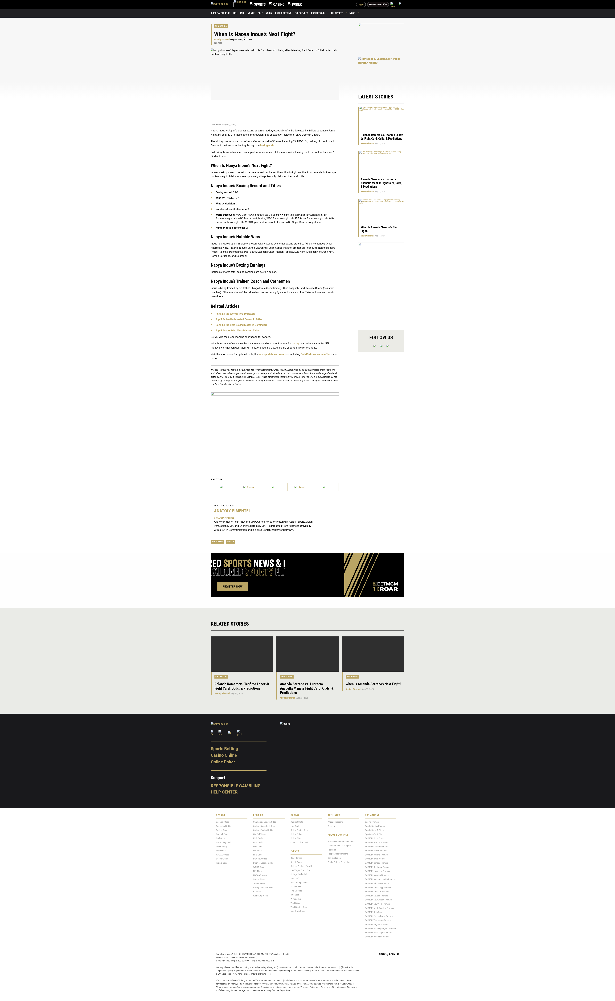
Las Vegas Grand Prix (300, 870)
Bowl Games (296, 858)
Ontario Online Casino (300, 842)
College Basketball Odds (264, 826)
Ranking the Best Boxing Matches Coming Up (241, 324)
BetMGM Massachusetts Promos (380, 879)
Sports (230, 542)
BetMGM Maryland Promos (377, 875)
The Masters (296, 891)
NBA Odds (257, 846)
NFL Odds (257, 851)
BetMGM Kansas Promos (376, 863)
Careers (331, 826)
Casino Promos (372, 822)
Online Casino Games (300, 830)
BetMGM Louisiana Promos (377, 871)
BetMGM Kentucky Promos (377, 867)
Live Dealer (296, 826)
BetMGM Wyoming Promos (377, 937)
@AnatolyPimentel (224, 518)
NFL (235, 13)
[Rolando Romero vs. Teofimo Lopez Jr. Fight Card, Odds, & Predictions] (242, 654)
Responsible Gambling (236, 786)
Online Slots (296, 838)
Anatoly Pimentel (222, 39)
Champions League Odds (264, 822)
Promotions (317, 13)
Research (332, 850)
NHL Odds (257, 855)
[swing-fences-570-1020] (381, 283)
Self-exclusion (334, 858)
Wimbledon (296, 899)
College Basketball (299, 874)
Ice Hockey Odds (224, 842)
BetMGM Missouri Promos (377, 892)
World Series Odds (299, 907)
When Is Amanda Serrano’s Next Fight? (373, 684)
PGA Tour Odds (260, 859)
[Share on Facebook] (249, 487)
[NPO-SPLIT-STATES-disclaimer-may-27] (275, 428)
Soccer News (259, 879)
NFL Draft (295, 878)
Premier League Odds (263, 863)
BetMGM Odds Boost (374, 838)
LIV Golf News (259, 834)
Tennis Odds (221, 863)
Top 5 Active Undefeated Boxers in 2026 (239, 319)
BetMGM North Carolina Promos (379, 908)
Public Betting (283, 13)
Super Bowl (296, 887)
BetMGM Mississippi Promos (378, 887)
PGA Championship (299, 882)
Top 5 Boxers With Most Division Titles (237, 330)
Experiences (301, 13)
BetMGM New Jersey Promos (378, 900)
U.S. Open (295, 895)
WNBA (269, 13)
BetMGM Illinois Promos (376, 851)
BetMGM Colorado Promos (377, 846)
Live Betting (221, 846)
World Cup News (260, 896)
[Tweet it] (223, 487)
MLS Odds (258, 842)
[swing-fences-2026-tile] (381, 38)
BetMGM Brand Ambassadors (341, 841)
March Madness (298, 911)
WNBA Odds (258, 867)
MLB (242, 13)
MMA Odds (221, 851)
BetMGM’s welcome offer (315, 354)
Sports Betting (224, 748)
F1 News (257, 892)
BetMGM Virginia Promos (376, 924)
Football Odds (222, 834)
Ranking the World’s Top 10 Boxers (235, 313)
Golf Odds (220, 838)
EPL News (257, 871)
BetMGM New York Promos (377, 904)
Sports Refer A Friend (374, 830)
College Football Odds (263, 830)
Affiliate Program (335, 822)
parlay (295, 343)
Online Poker (223, 762)
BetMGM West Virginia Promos (379, 933)
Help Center (224, 792)
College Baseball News (263, 887)
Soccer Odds (222, 859)
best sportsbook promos (272, 354)
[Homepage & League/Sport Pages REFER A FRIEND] (381, 72)
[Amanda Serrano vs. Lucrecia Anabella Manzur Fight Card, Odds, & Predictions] (307, 654)
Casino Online (224, 755)
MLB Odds (258, 838)
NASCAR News (260, 875)
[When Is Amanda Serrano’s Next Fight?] (373, 654)
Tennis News (259, 883)
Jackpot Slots (297, 822)
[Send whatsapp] (300, 487)
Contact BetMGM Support (339, 846)
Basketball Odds (223, 826)
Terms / (383, 954)
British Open (296, 862)
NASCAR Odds (222, 855)
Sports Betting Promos (375, 826)
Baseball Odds (222, 822)
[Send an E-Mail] (274, 487)
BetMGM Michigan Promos (377, 883)
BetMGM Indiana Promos (376, 855)
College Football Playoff (301, 866)
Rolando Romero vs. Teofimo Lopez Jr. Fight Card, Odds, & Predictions (382, 136)
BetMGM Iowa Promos (375, 859)
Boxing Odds (221, 830)
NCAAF (251, 13)
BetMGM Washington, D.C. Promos (380, 928)
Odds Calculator (220, 13)
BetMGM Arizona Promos (376, 842)
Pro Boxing (221, 26)
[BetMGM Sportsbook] (222, 4)
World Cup (295, 903)
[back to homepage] (240, 4)
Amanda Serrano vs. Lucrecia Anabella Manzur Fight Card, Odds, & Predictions (381, 182)
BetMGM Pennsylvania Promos (379, 916)
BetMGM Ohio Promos (375, 912)
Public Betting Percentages (340, 862)
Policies (394, 954)
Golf (260, 13)
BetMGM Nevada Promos (376, 896)
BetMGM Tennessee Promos (378, 920)
